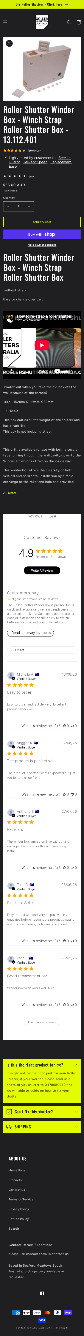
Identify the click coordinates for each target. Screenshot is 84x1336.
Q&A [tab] (52, 516)
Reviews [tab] (35, 516)
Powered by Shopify (58, 1328)
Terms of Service (21, 1199)
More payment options (42, 244)
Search (14, 1228)
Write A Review (42, 570)
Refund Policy (19, 1219)
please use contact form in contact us (38, 1254)
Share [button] (12, 493)
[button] (5, 22)
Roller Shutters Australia (36, 1328)
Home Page (17, 1170)
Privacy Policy (19, 1209)
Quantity (9, 197)
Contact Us (17, 1190)
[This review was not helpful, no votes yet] (72, 726)
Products (15, 1180)
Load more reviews (42, 1022)
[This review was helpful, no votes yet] (64, 726)
